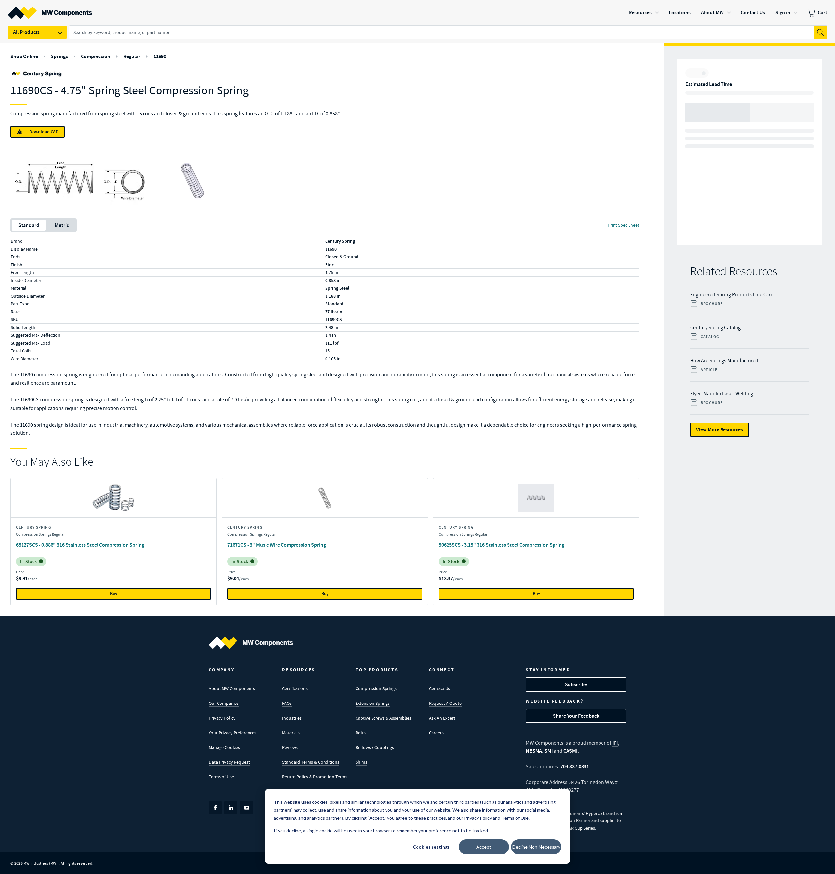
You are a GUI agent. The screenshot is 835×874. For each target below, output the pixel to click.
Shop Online (24, 56)
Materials (291, 733)
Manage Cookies (224, 747)
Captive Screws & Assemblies (383, 718)
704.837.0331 (574, 766)
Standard (28, 225)
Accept (483, 847)
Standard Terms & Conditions (310, 762)
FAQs (287, 703)
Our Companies (224, 703)
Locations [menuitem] (680, 12)
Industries (292, 718)
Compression (95, 56)
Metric (62, 225)
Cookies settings (431, 847)
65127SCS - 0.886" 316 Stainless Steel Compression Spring (80, 545)
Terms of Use (221, 777)
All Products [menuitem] (26, 32)
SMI (548, 750)
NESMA (534, 750)
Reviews (290, 747)
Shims (361, 762)
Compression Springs (376, 688)
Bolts (361, 733)
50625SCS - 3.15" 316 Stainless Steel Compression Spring (501, 545)
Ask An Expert (442, 718)
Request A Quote (445, 703)
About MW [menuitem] (712, 12)
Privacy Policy (222, 718)
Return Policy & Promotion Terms (314, 777)
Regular (131, 56)
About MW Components (232, 688)
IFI (615, 742)
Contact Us (439, 688)
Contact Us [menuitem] (753, 12)
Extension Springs (373, 703)
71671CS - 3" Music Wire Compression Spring (276, 545)
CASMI (570, 750)
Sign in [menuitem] (782, 12)
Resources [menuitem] (640, 12)
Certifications (295, 688)
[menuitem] (817, 13)
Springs (59, 56)
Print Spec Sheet (623, 225)
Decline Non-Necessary (536, 847)
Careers (436, 733)
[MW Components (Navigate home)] (251, 643)
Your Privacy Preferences (232, 733)
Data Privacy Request (229, 762)
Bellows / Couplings (375, 747)
